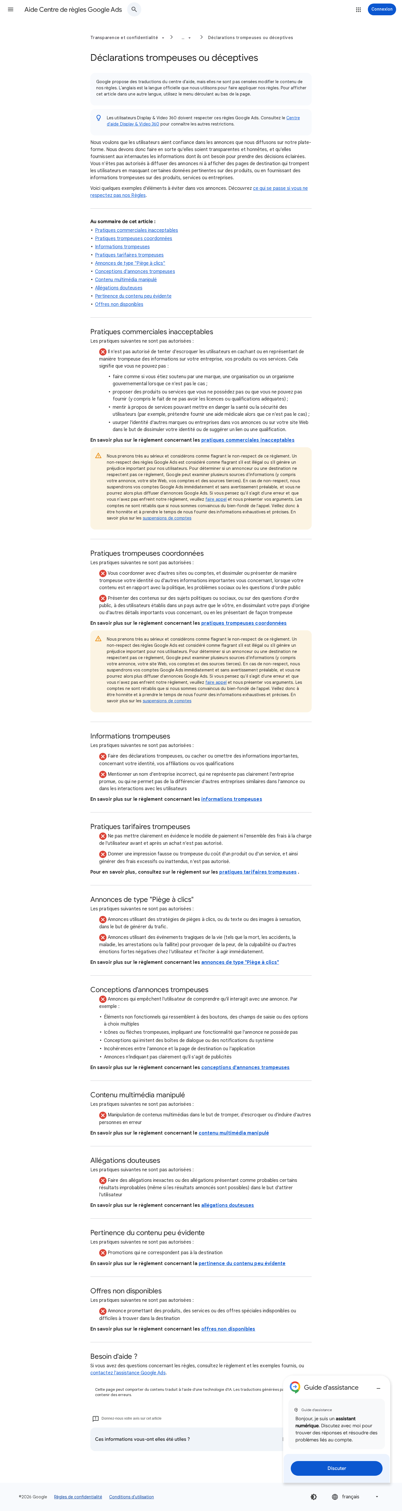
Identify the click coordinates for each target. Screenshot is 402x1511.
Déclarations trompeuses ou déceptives (250, 37)
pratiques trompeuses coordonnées (244, 623)
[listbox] (355, 1497)
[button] (11, 9)
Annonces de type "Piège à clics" (130, 263)
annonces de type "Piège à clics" (240, 962)
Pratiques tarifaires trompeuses (129, 255)
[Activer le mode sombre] (314, 1497)
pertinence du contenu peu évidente (242, 1264)
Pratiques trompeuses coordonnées (133, 239)
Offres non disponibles (119, 304)
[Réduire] (378, 1386)
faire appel (216, 499)
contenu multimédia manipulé (234, 1133)
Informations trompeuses (122, 247)
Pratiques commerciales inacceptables (136, 230)
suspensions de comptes (167, 518)
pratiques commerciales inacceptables (248, 440)
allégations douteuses (227, 1205)
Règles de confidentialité (78, 1497)
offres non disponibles (228, 1329)
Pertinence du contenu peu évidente (133, 296)
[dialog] (336, 1429)
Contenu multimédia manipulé (126, 280)
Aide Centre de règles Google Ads (73, 10)
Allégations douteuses (118, 288)
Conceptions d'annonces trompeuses (135, 271)
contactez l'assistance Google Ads (128, 1373)
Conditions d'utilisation (131, 1497)
